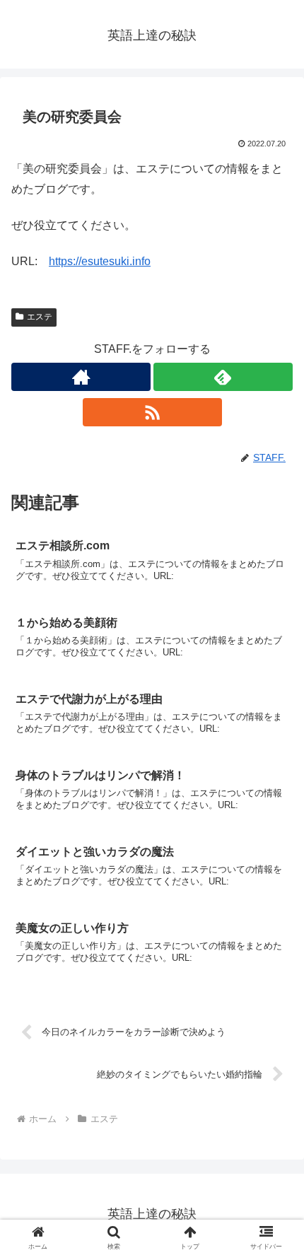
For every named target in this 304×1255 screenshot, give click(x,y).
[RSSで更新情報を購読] (152, 412)
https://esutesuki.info (100, 261)
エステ (39, 317)
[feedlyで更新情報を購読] (223, 377)
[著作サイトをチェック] (81, 377)
